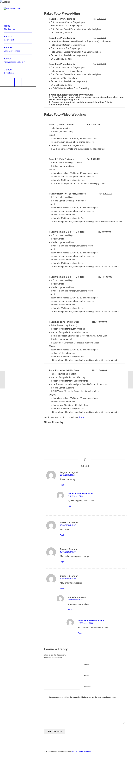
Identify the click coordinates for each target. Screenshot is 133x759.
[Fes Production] (18, 12)
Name (87, 664)
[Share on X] (48, 430)
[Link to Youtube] (3, 82)
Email (87, 675)
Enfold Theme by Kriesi (81, 751)
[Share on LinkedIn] (48, 448)
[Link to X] (32, 82)
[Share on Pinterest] (48, 444)
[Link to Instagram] (10, 82)
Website (87, 686)
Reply (62, 484)
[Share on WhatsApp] (48, 439)
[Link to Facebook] (25, 82)
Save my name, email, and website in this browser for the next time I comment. (82, 697)
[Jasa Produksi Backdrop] (2, 379)
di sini (81, 417)
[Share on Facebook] (48, 425)
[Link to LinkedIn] (18, 82)
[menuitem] (18, 27)
